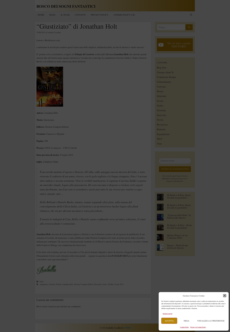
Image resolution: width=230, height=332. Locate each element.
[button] (224, 295)
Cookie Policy (184, 327)
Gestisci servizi (167, 313)
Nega (186, 320)
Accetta (169, 320)
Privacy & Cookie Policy (198, 327)
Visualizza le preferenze (211, 320)
